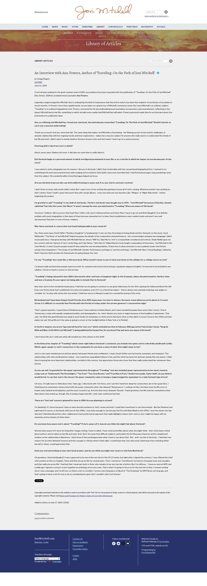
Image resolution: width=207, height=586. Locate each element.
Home (45, 26)
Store (75, 26)
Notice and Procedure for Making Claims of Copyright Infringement (85, 495)
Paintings (132, 26)
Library (100, 26)
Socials (161, 26)
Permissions (78, 545)
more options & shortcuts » (157, 16)
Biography (147, 26)
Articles (68, 33)
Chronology (115, 26)
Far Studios (164, 541)
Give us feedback (80, 542)
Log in (36, 518)
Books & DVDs (84, 33)
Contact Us (78, 539)
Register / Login (41, 542)
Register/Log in (41, 12)
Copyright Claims (80, 549)
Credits (76, 555)
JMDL (75, 559)
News (55, 26)
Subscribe (87, 26)
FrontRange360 (148, 552)
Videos (99, 33)
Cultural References (118, 33)
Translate (56, 561)
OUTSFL (38, 82)
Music (65, 26)
